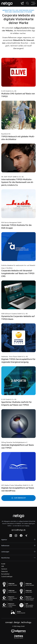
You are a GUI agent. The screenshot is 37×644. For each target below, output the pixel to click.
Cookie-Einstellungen (6, 576)
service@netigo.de (18, 530)
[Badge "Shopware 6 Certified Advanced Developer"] (9, 598)
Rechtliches (5, 558)
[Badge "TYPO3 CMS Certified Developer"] (27, 584)
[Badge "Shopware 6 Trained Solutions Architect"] (9, 605)
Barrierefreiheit (5, 574)
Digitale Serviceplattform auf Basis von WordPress (17, 489)
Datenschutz (4, 571)
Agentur (4, 539)
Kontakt (3, 564)
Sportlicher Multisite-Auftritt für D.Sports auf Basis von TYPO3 (16, 403)
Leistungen (5, 551)
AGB (2, 566)
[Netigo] (7, 4)
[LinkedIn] (10, 535)
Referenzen (5, 545)
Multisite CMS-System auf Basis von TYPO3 (18, 95)
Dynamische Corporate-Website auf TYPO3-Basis (18, 318)
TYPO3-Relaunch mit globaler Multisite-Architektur (18, 138)
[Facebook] (21, 535)
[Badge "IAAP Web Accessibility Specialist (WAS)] (27, 605)
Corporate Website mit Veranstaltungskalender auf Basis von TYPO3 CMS (17, 273)
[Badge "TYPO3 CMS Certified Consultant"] (9, 584)
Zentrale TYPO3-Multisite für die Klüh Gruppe (16, 226)
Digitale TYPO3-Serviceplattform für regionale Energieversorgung (18, 360)
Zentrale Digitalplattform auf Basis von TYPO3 (17, 446)
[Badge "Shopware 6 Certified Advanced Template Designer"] (27, 598)
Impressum (4, 569)
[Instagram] (16, 535)
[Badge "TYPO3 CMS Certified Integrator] (9, 591)
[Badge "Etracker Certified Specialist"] (18, 612)
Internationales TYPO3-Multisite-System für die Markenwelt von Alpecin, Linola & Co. (17, 182)
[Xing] (26, 535)
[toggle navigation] (27, 3)
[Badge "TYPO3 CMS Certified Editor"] (27, 591)
